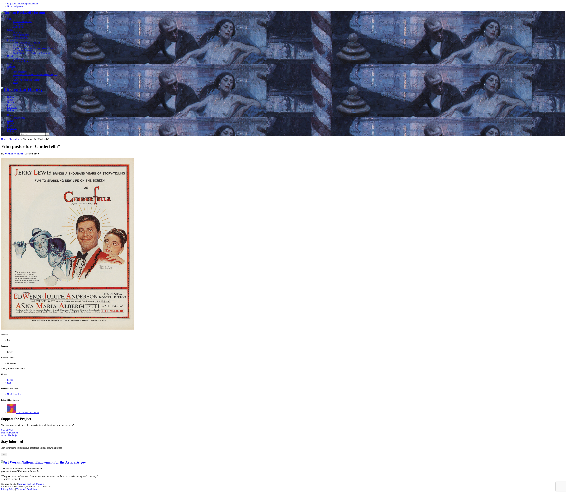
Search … (14, 134)
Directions (18, 24)
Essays (10, 105)
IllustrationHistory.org (23, 50)
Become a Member (22, 61)
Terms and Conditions (26, 489)
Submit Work (7, 430)
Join (4, 455)
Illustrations (14, 139)
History (10, 97)
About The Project (9, 435)
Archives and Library (23, 45)
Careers (16, 77)
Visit (9, 19)
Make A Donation (9, 432)
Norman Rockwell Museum (31, 484)
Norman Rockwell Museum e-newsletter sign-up (35, 74)
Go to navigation (15, 6)
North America (14, 394)
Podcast (10, 110)
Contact (10, 69)
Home (4, 139)
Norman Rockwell (14, 153)
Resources (12, 107)
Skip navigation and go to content (22, 3)
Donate (10, 56)
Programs (17, 32)
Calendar (11, 66)
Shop (9, 64)
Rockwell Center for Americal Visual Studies (34, 48)
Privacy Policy (8, 489)
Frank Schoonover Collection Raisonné (31, 53)
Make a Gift (18, 58)
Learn (10, 29)
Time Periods (19, 118)
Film (9, 382)
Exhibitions (18, 26)
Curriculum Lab (20, 37)
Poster (10, 380)
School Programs (21, 34)
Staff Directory (20, 72)
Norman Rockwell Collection (26, 42)
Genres (10, 102)
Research (11, 40)
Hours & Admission (22, 21)
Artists (10, 99)
